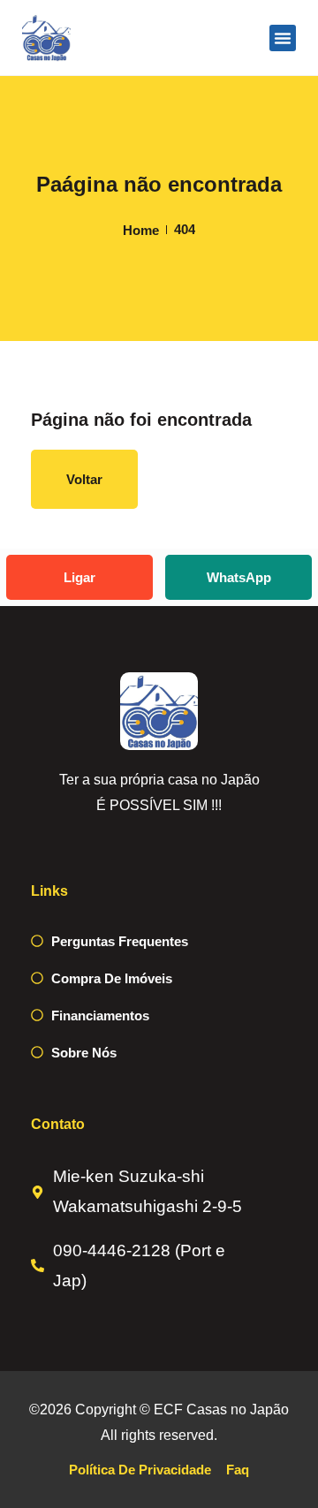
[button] (282, 38)
